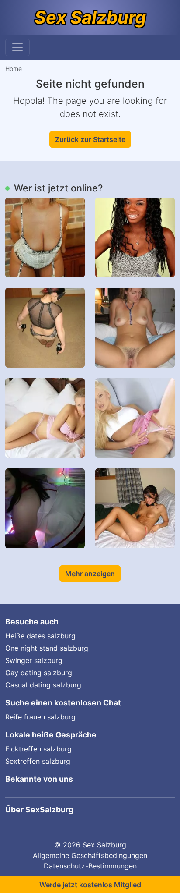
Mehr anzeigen (90, 573)
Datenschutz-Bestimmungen (90, 865)
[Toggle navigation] (17, 47)
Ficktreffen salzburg (38, 748)
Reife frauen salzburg (40, 716)
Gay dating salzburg (38, 672)
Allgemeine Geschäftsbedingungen (90, 855)
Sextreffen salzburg (37, 761)
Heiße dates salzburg (40, 635)
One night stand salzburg (46, 648)
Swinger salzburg (33, 660)
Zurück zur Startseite (90, 139)
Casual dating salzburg (43, 684)
